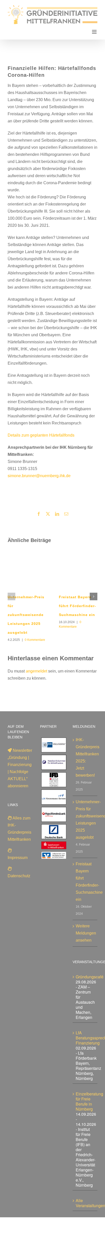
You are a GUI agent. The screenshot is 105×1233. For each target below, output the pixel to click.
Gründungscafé (89, 977)
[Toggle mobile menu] (94, 31)
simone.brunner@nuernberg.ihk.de (39, 476)
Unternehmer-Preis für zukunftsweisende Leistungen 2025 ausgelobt (26, 614)
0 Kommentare (35, 640)
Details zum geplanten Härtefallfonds (41, 435)
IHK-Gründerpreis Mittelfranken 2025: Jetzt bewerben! (85, 757)
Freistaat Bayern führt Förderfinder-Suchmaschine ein (77, 606)
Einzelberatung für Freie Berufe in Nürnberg (89, 1101)
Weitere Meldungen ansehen (85, 933)
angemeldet (36, 671)
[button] (11, 596)
